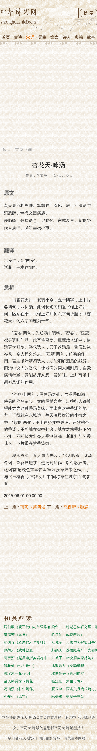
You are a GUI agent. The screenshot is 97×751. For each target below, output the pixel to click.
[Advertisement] (48, 98)
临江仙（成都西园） (67, 635)
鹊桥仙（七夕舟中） (20, 666)
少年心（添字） (16, 697)
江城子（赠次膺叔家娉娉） (73, 658)
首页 (6, 37)
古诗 (18, 37)
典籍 (79, 37)
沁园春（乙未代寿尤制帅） (25, 642)
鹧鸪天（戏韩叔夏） (20, 650)
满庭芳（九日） (16, 635)
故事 (91, 37)
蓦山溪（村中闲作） (20, 689)
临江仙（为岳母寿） (67, 681)
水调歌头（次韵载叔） (69, 666)
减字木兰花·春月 (17, 673)
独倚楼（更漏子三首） (69, 697)
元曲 (42, 37)
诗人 (67, 37)
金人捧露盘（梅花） (20, 681)
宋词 (30, 37)
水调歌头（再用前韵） (69, 673)
